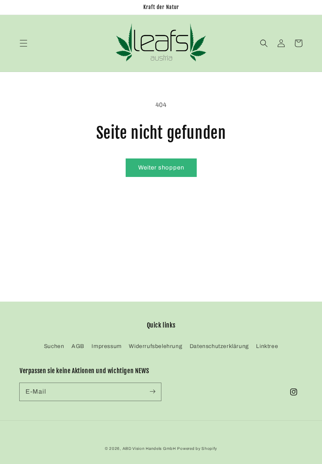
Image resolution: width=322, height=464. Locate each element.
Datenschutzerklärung (219, 346)
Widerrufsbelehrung (155, 346)
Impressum (106, 346)
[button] (23, 43)
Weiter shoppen (161, 167)
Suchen (54, 346)
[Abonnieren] (152, 391)
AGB (77, 346)
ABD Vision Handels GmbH (149, 448)
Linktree (267, 346)
